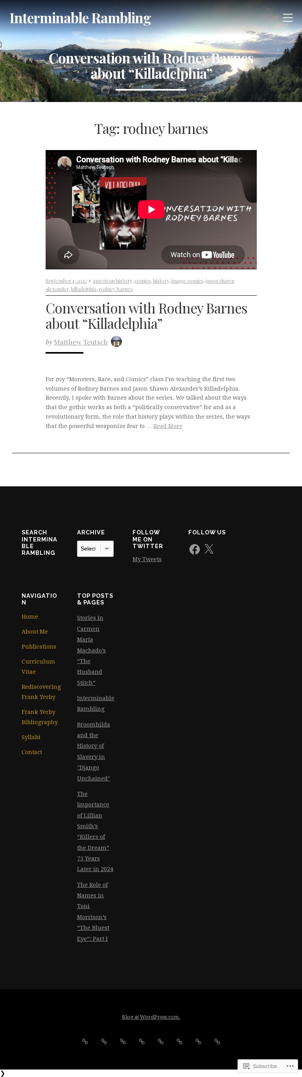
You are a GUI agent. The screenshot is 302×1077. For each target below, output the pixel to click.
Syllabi (31, 737)
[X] (209, 549)
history (161, 280)
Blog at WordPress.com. (151, 1017)
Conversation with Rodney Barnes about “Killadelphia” (146, 315)
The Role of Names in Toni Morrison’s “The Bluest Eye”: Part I (93, 912)
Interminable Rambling (80, 17)
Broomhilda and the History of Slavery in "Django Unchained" (93, 751)
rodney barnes (116, 288)
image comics (187, 280)
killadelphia (83, 288)
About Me (35, 631)
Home (30, 617)
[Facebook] (194, 549)
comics (142, 280)
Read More (167, 426)
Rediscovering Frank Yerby (40, 692)
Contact (32, 752)
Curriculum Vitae (38, 666)
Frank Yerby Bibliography (40, 717)
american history (112, 280)
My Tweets (147, 559)
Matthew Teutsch (81, 341)
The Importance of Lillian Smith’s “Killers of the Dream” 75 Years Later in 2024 (95, 832)
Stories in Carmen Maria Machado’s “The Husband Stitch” (91, 650)
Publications (39, 646)
